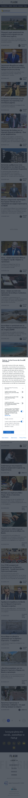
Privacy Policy (22, 437)
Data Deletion (5, 437)
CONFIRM (8, 432)
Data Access (14, 437)
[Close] (24, 360)
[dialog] (14, 399)
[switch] (22, 392)
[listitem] (14, 388)
